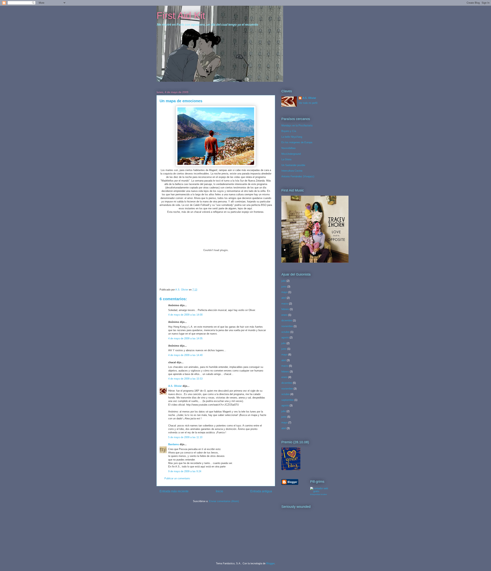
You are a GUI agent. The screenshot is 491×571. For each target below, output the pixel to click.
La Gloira (286, 159)
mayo (284, 292)
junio (284, 286)
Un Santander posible (293, 165)
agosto (285, 337)
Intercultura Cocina (291, 170)
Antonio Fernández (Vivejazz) (297, 176)
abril (283, 297)
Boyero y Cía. (289, 131)
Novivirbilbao (288, 148)
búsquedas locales (318, 494)
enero (284, 314)
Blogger (270, 563)
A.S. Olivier (175, 385)
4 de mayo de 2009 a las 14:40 (185, 355)
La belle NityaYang (291, 136)
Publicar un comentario (177, 478)
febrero (285, 309)
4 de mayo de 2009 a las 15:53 (185, 378)
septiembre (287, 399)
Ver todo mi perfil (308, 102)
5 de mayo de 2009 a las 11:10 (185, 437)
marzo (284, 303)
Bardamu (173, 444)
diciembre (286, 320)
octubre (285, 331)
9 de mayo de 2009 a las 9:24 (184, 471)
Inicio (219, 491)
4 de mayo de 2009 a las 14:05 (185, 338)
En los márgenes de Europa (296, 142)
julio (283, 280)
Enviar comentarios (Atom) (224, 501)
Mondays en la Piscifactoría (296, 125)
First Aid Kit (181, 15)
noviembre (287, 326)
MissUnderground (291, 153)
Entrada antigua (261, 491)
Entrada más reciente (174, 491)
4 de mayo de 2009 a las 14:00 (185, 314)
